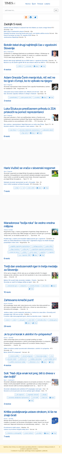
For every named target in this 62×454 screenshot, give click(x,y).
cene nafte (31, 320)
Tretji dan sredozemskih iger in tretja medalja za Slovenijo (30, 268)
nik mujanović (20, 394)
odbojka (44, 394)
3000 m (20, 66)
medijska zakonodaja (35, 359)
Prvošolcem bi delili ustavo (12, 427)
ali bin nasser (33, 252)
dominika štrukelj (34, 285)
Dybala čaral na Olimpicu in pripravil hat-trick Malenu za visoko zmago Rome (27, 27)
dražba (24, 252)
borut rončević (29, 433)
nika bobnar (45, 285)
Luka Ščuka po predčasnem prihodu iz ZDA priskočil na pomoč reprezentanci (30, 110)
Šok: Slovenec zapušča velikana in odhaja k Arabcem (20, 93)
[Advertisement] (31, 152)
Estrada (11, 229)
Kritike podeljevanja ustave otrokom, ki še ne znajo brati (30, 413)
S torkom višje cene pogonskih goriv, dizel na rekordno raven (22, 316)
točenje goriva (53, 320)
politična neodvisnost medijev (18, 362)
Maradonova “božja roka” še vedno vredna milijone (29, 224)
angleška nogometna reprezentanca (20, 246)
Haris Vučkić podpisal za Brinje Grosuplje (16, 184)
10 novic (7, 292)
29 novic (7, 326)
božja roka (25, 249)
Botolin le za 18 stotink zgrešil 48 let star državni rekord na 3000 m (24, 62)
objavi (37, 66)
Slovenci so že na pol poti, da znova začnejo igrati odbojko (22, 391)
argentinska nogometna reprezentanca (42, 249)
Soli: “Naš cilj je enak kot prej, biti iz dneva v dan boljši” (29, 375)
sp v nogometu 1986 (24, 255)
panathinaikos (14, 97)
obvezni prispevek (27, 356)
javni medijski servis (50, 359)
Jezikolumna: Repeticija (11, 37)
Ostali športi (11, 51)
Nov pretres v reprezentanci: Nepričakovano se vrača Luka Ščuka (24, 124)
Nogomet (10, 84)
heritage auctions (38, 246)
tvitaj (43, 66)
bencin (8, 320)
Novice (28, 4)
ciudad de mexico (14, 252)
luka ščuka (13, 130)
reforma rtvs (22, 359)
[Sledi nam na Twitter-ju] (35, 17)
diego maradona (14, 249)
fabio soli (44, 397)
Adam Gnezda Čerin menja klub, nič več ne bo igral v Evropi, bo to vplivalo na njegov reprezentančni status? (29, 81)
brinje (16, 188)
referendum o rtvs (34, 362)
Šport (34, 4)
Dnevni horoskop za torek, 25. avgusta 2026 (17, 35)
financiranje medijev (41, 356)
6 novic (7, 136)
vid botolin (29, 66)
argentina (42, 252)
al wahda (37, 97)
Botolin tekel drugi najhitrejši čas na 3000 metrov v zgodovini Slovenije (25, 60)
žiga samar (25, 133)
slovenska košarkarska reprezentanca (29, 130)
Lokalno (47, 4)
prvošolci (39, 433)
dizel (14, 320)
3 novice (7, 101)
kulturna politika (14, 356)
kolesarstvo (23, 285)
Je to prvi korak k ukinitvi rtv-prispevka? (28, 334)
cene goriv (22, 320)
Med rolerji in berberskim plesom (14, 31)
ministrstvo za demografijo (14, 433)
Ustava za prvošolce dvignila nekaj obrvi (16, 429)
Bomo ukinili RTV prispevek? (12, 352)
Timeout (40, 4)
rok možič (35, 397)
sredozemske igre (12, 285)
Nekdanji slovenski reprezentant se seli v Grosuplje (19, 182)
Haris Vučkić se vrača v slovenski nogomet (29, 168)
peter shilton (49, 246)
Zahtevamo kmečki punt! (19, 300)
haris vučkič (31, 188)
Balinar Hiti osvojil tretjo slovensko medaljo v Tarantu (20, 280)
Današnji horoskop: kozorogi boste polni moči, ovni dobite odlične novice (26, 33)
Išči (56, 10)
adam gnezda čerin (26, 97)
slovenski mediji (11, 359)
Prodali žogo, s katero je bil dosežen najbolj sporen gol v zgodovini (24, 238)
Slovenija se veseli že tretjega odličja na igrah (18, 282)
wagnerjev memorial (33, 394)
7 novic (7, 191)
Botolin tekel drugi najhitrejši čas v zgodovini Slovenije (30, 46)
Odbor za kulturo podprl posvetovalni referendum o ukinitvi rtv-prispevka (26, 348)
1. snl (23, 188)
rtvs (52, 356)
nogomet (51, 252)
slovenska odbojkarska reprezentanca (19, 397)
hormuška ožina (41, 320)
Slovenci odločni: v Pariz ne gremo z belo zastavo (19, 126)
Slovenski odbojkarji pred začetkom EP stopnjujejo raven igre (22, 389)
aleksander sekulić (48, 130)
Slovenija (10, 303)
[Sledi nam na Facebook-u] (31, 17)
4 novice (7, 69)
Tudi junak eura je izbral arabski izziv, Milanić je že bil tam (21, 91)
